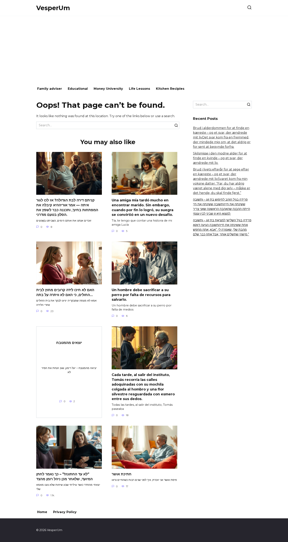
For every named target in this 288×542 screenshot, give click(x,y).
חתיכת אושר (121, 474)
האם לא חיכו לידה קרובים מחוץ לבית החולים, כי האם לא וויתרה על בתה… (65, 292)
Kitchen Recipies (170, 89)
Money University (108, 89)
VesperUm (53, 8)
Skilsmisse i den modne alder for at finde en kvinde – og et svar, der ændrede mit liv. (220, 158)
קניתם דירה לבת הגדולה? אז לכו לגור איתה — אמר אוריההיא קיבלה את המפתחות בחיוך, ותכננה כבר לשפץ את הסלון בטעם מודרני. (67, 207)
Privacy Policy (65, 512)
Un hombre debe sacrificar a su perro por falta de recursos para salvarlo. (141, 295)
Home (42, 512)
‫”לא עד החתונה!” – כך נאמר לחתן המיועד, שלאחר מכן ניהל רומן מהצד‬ (64, 476)
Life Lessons (139, 89)
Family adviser (49, 89)
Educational (78, 89)
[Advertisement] (144, 49)
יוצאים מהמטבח (69, 342)
